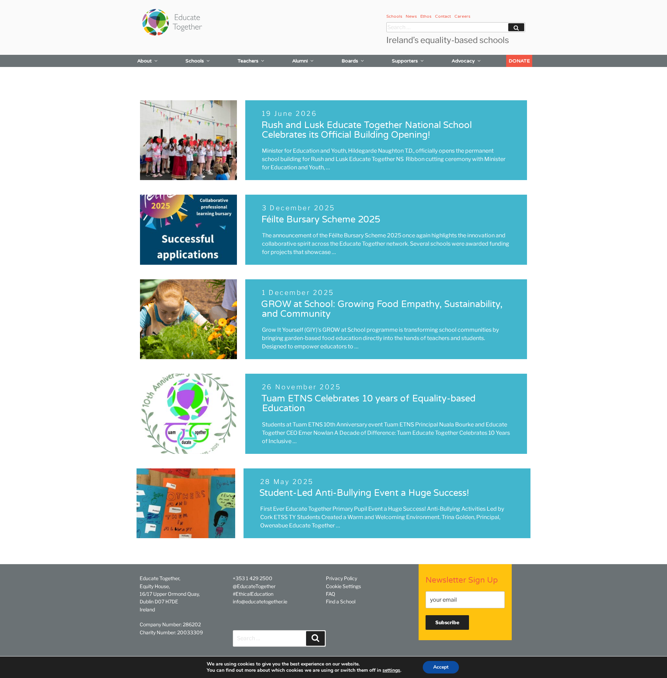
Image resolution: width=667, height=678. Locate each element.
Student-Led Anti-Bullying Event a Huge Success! (364, 493)
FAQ (330, 594)
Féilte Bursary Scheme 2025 (320, 219)
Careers (462, 16)
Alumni (300, 61)
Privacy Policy (341, 578)
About (144, 61)
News (411, 16)
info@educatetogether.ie (260, 601)
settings (391, 670)
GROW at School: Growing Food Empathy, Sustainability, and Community (382, 309)
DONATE (519, 61)
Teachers (248, 61)
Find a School (340, 601)
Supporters (405, 61)
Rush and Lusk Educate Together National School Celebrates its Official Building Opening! (366, 130)
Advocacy (463, 61)
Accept (440, 667)
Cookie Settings (343, 586)
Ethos (425, 16)
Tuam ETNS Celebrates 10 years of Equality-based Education (368, 403)
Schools (394, 16)
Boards (349, 61)
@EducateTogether (254, 586)
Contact (443, 16)
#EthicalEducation (253, 594)
